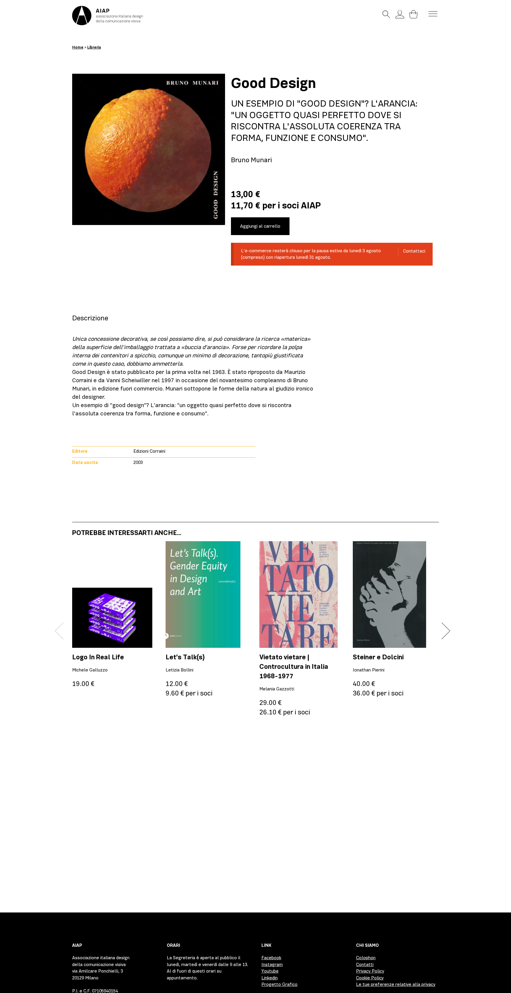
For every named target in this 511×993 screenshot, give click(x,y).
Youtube (270, 971)
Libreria (94, 47)
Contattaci (414, 251)
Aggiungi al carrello (260, 226)
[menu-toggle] (433, 13)
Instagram (272, 964)
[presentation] (63, 631)
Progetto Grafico (279, 984)
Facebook (271, 957)
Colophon (366, 957)
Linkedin (269, 978)
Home (77, 47)
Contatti (364, 964)
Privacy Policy (370, 971)
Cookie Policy (370, 978)
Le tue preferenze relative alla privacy (395, 984)
